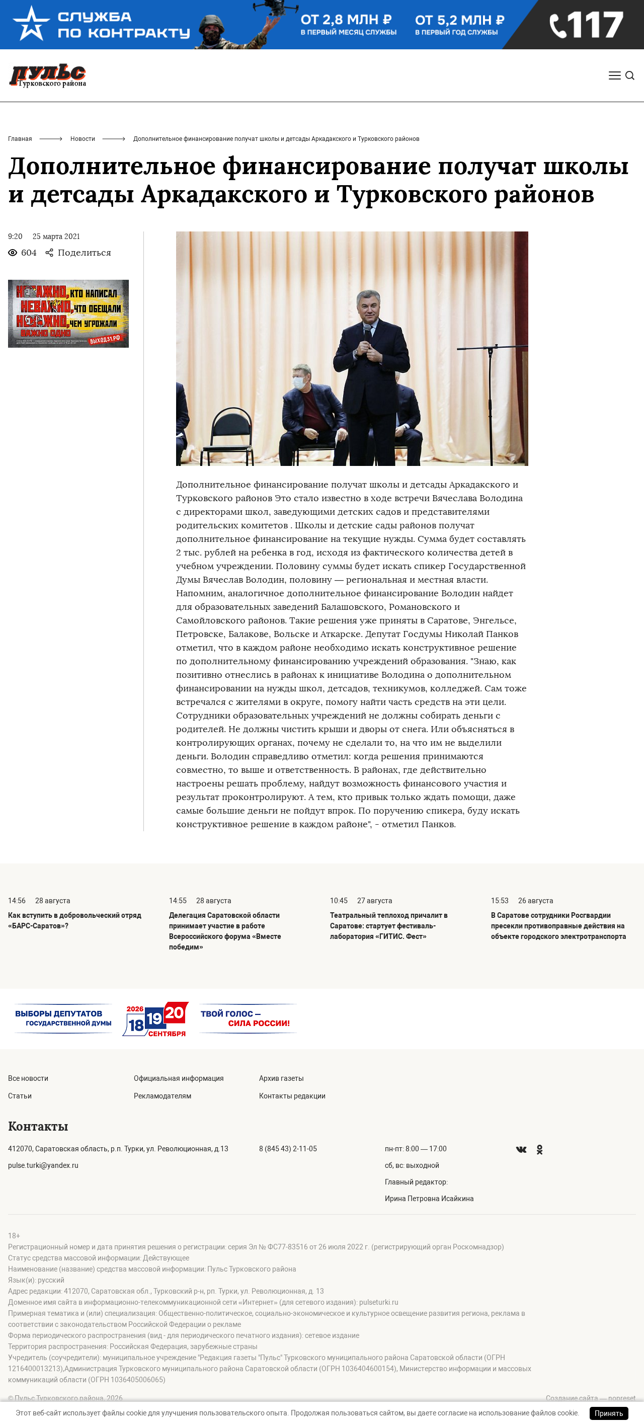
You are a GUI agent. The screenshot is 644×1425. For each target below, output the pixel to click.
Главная (20, 138)
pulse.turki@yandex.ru (43, 1165)
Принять (609, 1413)
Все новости (28, 1078)
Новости (82, 138)
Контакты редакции (292, 1096)
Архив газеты (281, 1078)
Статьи (20, 1096)
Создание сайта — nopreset (591, 1398)
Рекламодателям (162, 1096)
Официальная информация (179, 1078)
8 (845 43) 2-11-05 (288, 1149)
